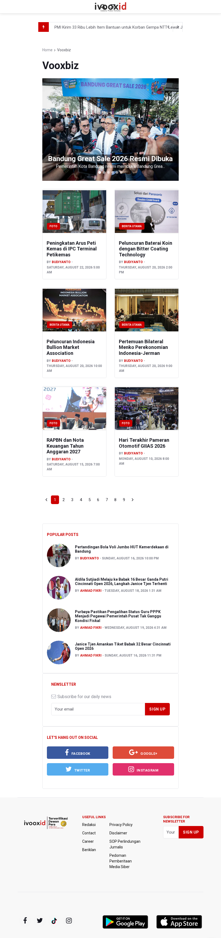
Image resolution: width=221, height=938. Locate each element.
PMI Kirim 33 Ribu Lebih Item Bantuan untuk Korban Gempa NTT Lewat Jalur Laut (126, 27)
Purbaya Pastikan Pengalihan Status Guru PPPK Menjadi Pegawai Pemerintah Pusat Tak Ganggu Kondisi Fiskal (118, 616)
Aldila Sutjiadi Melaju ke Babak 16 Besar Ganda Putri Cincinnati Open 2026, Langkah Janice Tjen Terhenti (121, 581)
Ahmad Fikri (91, 591)
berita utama (132, 226)
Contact (89, 833)
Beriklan (89, 850)
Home (47, 50)
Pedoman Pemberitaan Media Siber (120, 861)
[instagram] (69, 921)
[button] (52, 129)
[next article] (168, 27)
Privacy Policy (121, 825)
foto (53, 226)
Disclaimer (118, 833)
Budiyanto (61, 262)
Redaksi (89, 825)
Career (88, 841)
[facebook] (25, 921)
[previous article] (178, 27)
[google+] (54, 921)
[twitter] (39, 921)
